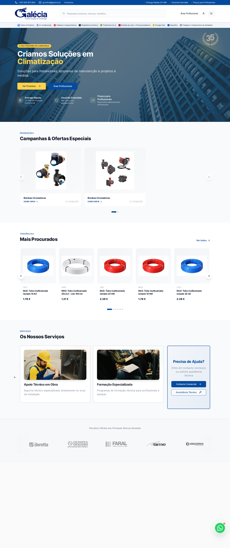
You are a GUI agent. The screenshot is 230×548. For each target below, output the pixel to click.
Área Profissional (189, 13)
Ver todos (201, 240)
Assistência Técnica (186, 392)
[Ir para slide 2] (118, 212)
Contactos (68, 2)
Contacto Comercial (186, 384)
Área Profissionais (63, 86)
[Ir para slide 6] (122, 309)
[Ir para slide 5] (120, 309)
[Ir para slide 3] (115, 309)
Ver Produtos (29, 86)
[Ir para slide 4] (118, 309)
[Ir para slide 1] (113, 212)
